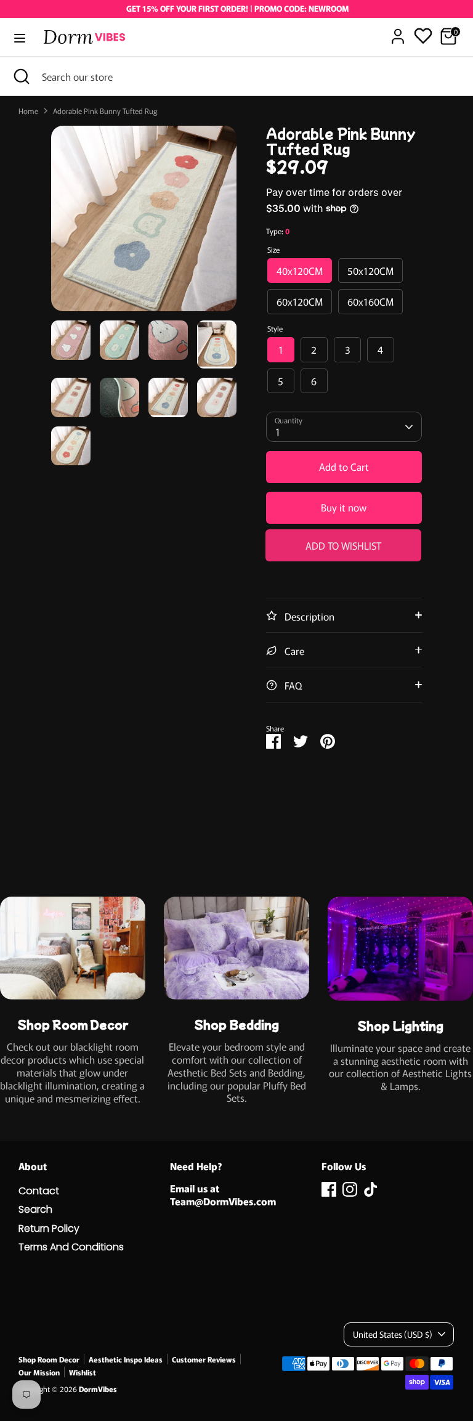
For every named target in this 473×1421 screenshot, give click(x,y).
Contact (38, 1191)
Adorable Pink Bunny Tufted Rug (105, 111)
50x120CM (370, 270)
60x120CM (300, 301)
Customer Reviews (204, 1359)
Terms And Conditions (71, 1247)
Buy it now (343, 507)
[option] (143, 223)
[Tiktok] (370, 1189)
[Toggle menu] (19, 38)
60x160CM (370, 301)
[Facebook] (328, 1189)
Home (28, 111)
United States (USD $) (392, 1334)
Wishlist (82, 1372)
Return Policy (48, 1228)
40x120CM (300, 270)
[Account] (398, 30)
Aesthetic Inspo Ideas (126, 1359)
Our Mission (39, 1372)
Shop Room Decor (48, 1359)
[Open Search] (21, 76)
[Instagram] (349, 1189)
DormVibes (98, 1388)
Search (35, 1209)
